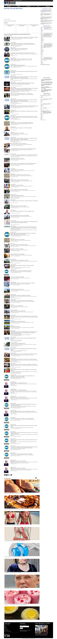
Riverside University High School (13, 8)
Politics (18, 6)
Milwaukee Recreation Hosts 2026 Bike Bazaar (19, 48)
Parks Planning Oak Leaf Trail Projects (18, 239)
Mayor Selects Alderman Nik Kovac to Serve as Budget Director (22, 211)
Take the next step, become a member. (25, 630)
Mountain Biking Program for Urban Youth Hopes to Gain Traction (23, 283)
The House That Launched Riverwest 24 (18, 343)
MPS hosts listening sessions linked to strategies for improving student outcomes (24, 370)
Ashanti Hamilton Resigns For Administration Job (20, 180)
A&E (38, 6)
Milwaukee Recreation (17, 50)
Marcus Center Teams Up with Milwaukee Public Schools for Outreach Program (23, 349)
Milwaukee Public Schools (18, 107)
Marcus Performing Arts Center (18, 80)
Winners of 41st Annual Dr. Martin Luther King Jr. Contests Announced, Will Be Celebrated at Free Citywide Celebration (24, 100)
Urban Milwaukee (16, 171)
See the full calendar (43, 119)
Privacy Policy (6, 629)
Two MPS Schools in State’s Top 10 (17, 289)
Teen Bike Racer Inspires (15, 326)
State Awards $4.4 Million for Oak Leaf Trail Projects (20, 174)
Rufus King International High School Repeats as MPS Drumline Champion (24, 106)
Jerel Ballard (16, 202)
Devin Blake (15, 55)
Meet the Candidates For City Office (17, 133)
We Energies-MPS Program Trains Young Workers (20, 215)
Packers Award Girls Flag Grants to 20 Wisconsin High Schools (22, 43)
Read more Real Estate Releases (45, 64)
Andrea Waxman (17, 278)
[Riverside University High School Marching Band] (9, 28)
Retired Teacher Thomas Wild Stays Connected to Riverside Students (23, 163)
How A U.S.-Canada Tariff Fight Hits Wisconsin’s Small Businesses (46, 14)
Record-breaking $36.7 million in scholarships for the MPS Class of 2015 (24, 354)
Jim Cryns (16, 307)
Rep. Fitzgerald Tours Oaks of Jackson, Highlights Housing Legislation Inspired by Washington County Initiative (48, 35)
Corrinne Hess (16, 150)
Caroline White (16, 246)
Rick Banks (15, 129)
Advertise (6, 627)
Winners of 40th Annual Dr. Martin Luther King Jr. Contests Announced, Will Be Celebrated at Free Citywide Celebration (24, 139)
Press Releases (10, 35)
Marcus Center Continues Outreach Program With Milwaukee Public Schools (23, 338)
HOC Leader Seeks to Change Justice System (19, 244)
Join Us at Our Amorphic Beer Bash (9, 0)
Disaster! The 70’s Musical (46, 103)
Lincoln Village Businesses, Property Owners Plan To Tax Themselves (46, 87)
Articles (6, 35)
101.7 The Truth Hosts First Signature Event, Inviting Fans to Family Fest (24, 154)
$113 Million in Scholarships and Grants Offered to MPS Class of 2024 (24, 116)
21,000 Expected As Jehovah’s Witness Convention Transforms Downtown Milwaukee (46, 18)
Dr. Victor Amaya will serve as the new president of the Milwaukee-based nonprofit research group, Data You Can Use (24, 222)
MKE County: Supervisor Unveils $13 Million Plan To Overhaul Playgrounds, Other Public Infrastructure (46, 90)
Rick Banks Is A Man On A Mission (17, 249)
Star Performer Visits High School (17, 305)
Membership (48, 6)
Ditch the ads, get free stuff (23, 631)
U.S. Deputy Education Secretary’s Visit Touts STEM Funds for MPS (23, 148)
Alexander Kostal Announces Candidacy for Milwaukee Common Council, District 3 (24, 111)
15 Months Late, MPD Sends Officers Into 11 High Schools (21, 93)
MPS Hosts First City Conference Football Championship (21, 270)
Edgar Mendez (16, 160)
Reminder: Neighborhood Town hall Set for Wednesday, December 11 (23, 411)
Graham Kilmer (16, 124)
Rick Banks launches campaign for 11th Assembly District (21, 127)
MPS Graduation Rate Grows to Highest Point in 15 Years (21, 59)
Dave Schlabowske (17, 323)
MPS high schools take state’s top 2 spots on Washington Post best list (24, 364)
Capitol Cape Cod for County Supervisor (18, 310)
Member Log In (20, 0)
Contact (6, 628)
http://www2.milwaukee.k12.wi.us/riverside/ (10, 20)
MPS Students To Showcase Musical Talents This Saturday (21, 453)
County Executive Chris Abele (18, 335)
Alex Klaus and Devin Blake (18, 39)
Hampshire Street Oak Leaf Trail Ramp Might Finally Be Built (22, 122)
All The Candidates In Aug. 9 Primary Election (19, 189)
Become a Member (7, 624)
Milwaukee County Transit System (18, 74)
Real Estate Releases (47, 26)
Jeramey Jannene (17, 95)
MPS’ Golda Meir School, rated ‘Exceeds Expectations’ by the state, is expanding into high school (23, 405)
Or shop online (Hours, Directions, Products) (41, 635)
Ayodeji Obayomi (16, 207)
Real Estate (9, 6)
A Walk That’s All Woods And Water (17, 195)
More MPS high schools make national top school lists (20, 295)
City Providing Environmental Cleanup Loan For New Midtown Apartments (46, 11)
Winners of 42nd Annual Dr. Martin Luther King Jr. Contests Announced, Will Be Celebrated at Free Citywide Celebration (24, 77)
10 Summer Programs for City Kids (17, 158)
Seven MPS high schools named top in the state (19, 260)
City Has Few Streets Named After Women (18, 206)
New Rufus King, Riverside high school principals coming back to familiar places (24, 426)
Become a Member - (15, 0)
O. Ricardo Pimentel (17, 191)
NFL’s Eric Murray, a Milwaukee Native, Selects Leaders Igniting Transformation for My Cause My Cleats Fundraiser (22, 83)
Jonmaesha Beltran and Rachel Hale (19, 145)
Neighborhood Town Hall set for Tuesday (18, 468)
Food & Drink (28, 6)
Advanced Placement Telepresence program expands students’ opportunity (22, 266)
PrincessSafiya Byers (17, 165)
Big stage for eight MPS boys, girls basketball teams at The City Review (24, 316)
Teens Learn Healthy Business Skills (17, 277)
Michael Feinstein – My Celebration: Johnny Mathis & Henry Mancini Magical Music (47, 112)
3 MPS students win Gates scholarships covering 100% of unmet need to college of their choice (24, 433)
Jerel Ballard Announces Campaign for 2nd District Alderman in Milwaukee (24, 200)
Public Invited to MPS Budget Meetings (18, 65)
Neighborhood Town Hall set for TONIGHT (18, 461)
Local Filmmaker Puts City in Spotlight (18, 254)
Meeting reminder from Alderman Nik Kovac (19, 397)
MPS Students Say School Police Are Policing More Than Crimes (23, 53)
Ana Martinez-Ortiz (17, 217)
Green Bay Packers (17, 46)
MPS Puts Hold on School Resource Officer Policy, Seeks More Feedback (24, 37)
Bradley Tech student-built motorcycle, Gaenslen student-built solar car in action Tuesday (24, 440)
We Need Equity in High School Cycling (18, 321)
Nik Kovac (16, 385)
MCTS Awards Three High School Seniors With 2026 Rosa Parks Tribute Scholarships (24, 72)
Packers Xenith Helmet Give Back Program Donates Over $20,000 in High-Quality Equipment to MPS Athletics (23, 234)
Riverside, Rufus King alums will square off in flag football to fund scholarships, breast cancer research (22, 376)
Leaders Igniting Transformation (18, 85)
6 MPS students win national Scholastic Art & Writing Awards (22, 300)
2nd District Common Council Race (17, 169)
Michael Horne (16, 312)
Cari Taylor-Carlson (17, 198)
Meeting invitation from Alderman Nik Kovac (19, 382)
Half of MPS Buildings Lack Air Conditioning (19, 143)
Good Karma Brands (16, 156)
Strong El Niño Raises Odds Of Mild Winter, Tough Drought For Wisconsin (46, 80)
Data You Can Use (17, 224)
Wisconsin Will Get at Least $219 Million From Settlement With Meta (46, 82)
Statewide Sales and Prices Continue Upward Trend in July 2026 (48, 58)
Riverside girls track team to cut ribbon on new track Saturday (22, 418)
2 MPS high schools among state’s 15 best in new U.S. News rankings (24, 359)
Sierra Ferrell (45, 107)
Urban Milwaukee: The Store (42, 623)
